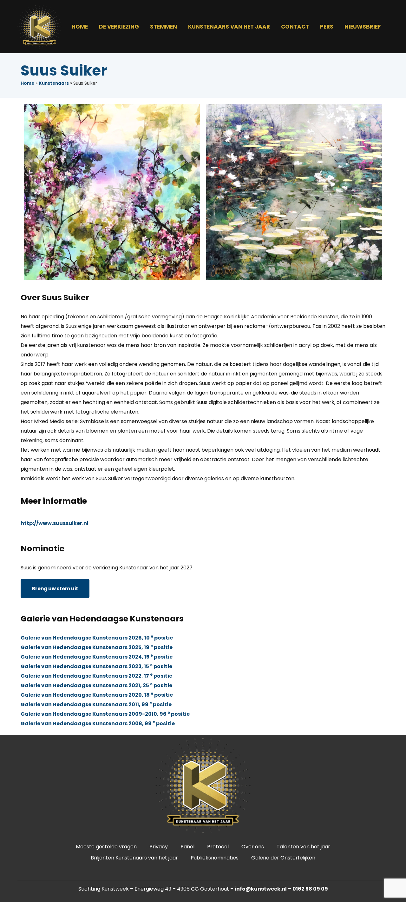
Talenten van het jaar (303, 846)
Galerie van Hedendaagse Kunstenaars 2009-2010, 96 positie (105, 714)
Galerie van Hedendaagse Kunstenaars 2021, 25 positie (96, 685)
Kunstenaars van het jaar (229, 26)
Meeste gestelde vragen (106, 846)
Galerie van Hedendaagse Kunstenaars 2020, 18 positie (97, 695)
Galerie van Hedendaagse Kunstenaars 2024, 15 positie (97, 656)
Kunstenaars (54, 83)
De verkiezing (119, 26)
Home (80, 26)
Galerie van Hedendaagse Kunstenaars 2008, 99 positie (98, 723)
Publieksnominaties (215, 857)
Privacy (158, 846)
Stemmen (163, 26)
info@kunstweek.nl (261, 888)
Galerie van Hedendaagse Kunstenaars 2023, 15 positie (96, 666)
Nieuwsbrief (362, 26)
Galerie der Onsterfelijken (283, 857)
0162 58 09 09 (310, 888)
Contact (295, 26)
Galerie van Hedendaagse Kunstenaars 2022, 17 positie (96, 676)
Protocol (218, 846)
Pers (326, 26)
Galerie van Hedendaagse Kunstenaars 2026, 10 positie (97, 637)
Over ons (252, 846)
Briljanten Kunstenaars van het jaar (134, 857)
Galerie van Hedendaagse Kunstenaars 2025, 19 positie (97, 647)
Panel (187, 846)
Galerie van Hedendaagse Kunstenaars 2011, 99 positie (96, 704)
